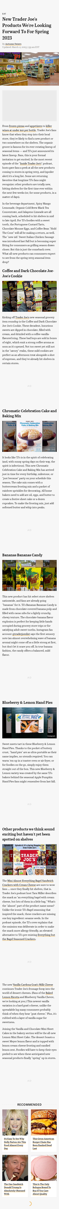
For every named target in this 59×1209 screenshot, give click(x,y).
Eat (4, 14)
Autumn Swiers (13, 43)
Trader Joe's (22, 317)
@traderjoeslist (21, 634)
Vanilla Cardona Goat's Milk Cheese (33, 984)
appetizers (36, 126)
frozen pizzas (16, 126)
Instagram (51, 309)
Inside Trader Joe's (30, 163)
